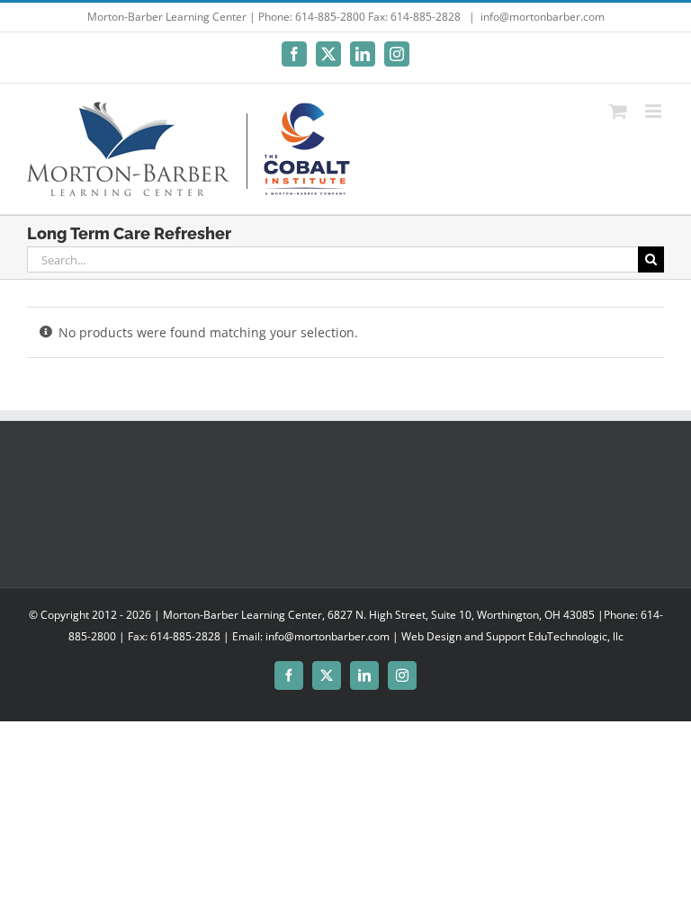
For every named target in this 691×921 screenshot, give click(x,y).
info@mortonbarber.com (542, 16)
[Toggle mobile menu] (654, 111)
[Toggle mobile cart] (618, 111)
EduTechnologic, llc (576, 636)
